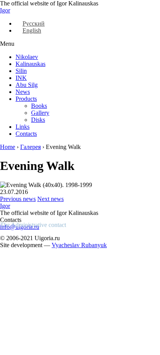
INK (21, 77)
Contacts (26, 133)
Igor (5, 10)
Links (23, 126)
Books (39, 105)
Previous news (18, 199)
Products (26, 98)
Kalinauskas (30, 64)
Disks (38, 119)
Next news (50, 199)
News (23, 91)
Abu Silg (27, 84)
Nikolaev (27, 57)
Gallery (40, 112)
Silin (21, 71)
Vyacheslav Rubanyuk (79, 245)
